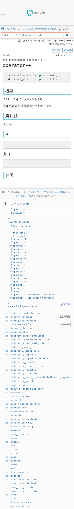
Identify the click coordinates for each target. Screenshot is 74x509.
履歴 (58, 50)
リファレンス (16, 203)
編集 (69, 50)
